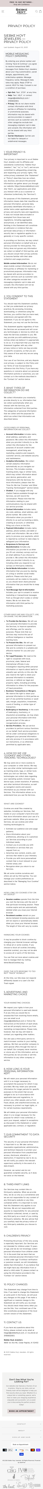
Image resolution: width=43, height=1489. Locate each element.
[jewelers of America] (13, 1480)
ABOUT (21, 1430)
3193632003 (13, 101)
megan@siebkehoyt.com (18, 98)
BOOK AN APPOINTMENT (21, 1411)
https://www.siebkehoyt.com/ (27, 186)
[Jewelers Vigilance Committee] (26, 1472)
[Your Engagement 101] (21, 1488)
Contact (21, 1424)
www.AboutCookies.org (13, 962)
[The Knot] (8, 1488)
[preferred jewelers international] (28, 1480)
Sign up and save (21, 1437)
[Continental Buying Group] (12, 1472)
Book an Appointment (20, 1444)
